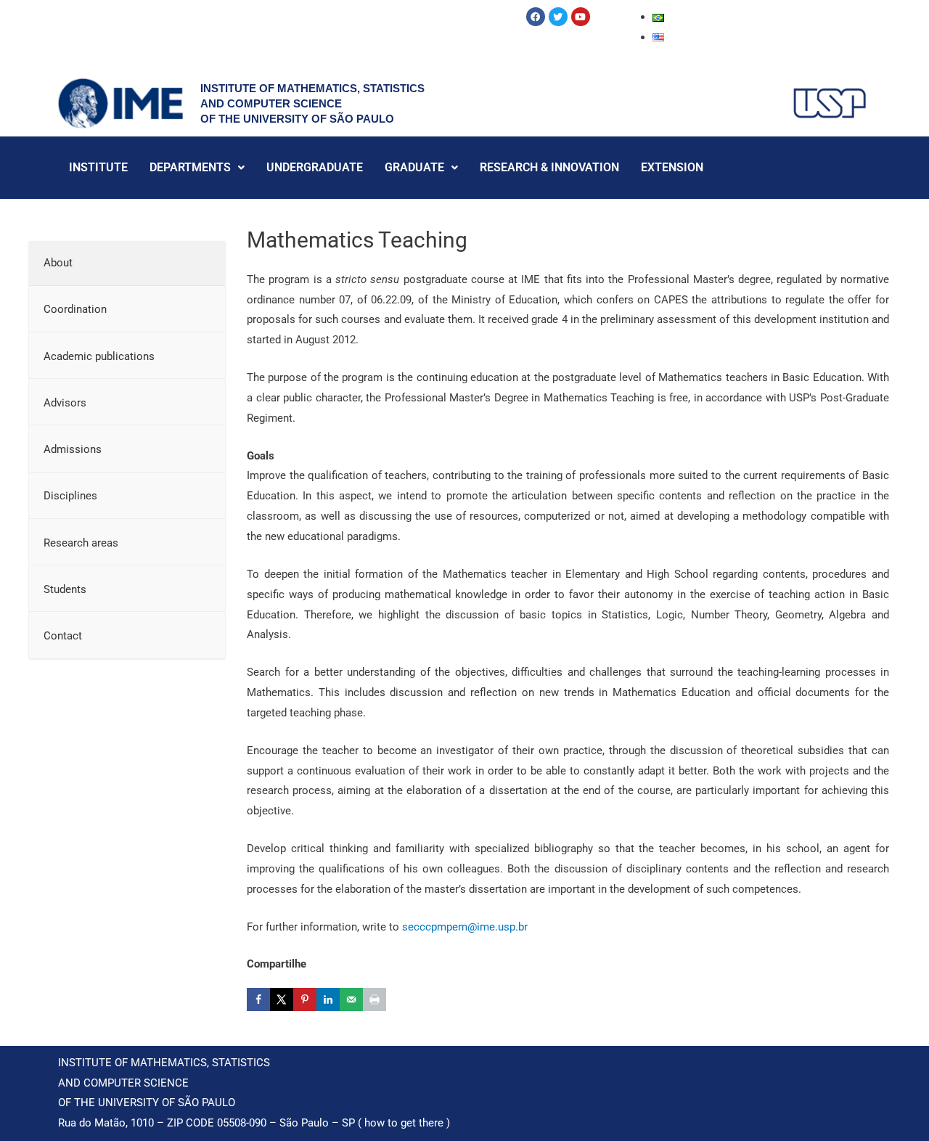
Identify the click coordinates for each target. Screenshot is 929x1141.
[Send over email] (351, 999)
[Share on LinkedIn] (328, 999)
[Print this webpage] (374, 999)
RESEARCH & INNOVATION (549, 167)
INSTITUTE (98, 167)
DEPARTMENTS (190, 167)
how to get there (403, 1122)
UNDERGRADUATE (314, 167)
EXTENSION (672, 167)
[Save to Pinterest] (304, 999)
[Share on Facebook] (258, 999)
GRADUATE (414, 167)
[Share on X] (281, 999)
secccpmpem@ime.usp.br (465, 926)
